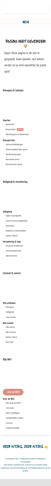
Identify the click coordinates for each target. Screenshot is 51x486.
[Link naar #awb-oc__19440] (35, 7)
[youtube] (30, 454)
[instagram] (25, 454)
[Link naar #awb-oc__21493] (43, 7)
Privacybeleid (25, 462)
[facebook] (20, 454)
